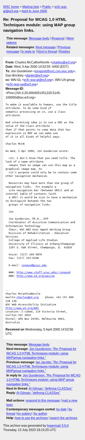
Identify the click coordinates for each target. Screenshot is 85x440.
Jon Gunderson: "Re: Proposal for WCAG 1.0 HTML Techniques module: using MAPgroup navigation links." (41, 353)
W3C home (11, 6)
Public (46, 6)
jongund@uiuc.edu (34, 265)
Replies (64, 51)
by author (40, 413)
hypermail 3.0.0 (57, 425)
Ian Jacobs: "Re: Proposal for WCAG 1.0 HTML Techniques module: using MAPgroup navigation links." (41, 367)
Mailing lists (30, 6)
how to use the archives (31, 418)
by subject (24, 413)
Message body (39, 38)
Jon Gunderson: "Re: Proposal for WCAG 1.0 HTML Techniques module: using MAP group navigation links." (43, 380)
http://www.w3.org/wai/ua (36, 275)
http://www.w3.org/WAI (22, 308)
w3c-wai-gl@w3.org (38, 79)
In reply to (28, 51)
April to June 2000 (34, 11)
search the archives (63, 418)
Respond (58, 38)
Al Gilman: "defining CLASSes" (51, 388)
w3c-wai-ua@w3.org (21, 84)
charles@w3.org (63, 62)
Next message (46, 47)
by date (61, 409)
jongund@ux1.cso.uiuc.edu (54, 71)
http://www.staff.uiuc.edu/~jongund (43, 272)
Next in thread (47, 51)
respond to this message (43, 400)
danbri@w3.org (37, 75)
